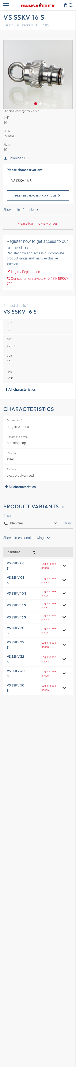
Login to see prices (48, 565)
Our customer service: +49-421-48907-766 (37, 281)
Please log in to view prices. (38, 223)
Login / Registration (25, 272)
